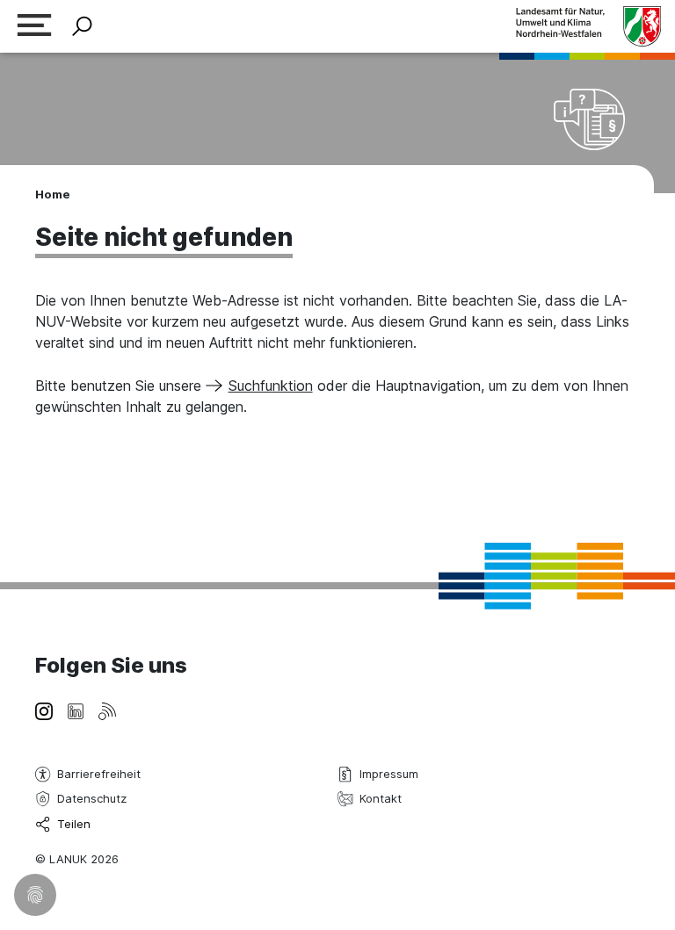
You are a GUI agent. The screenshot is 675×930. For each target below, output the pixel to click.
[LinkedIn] (75, 709)
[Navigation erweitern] (34, 27)
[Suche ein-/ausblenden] (82, 26)
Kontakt (380, 798)
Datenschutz (92, 798)
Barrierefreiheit (99, 774)
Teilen (74, 824)
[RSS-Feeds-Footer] (107, 709)
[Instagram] (44, 709)
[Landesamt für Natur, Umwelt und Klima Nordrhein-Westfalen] (588, 26)
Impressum (388, 774)
